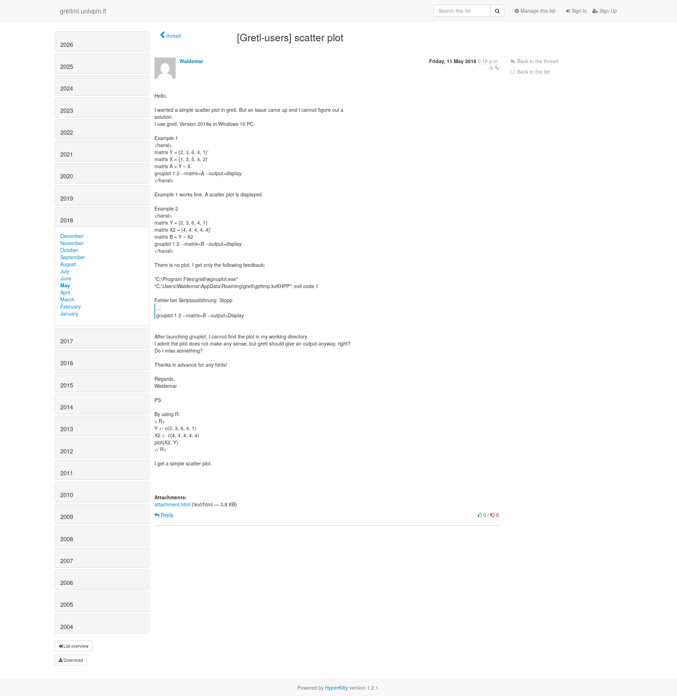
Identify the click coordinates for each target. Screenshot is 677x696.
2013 (66, 429)
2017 (66, 341)
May (65, 285)
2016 (66, 363)
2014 (66, 407)
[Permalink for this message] (497, 68)
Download (72, 660)
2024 (66, 88)
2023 (66, 110)
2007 (66, 560)
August (68, 264)
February (70, 306)
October (69, 250)
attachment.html (172, 504)
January (69, 313)
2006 (66, 582)
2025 (66, 66)
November (72, 242)
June (65, 278)
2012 (66, 451)
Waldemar (191, 61)
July (64, 271)
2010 (66, 494)
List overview (75, 646)
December (72, 235)
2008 (66, 539)
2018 (66, 220)
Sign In (578, 10)
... (159, 308)
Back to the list (533, 71)
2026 (66, 44)
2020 (66, 176)
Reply (166, 514)
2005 (66, 604)
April (65, 292)
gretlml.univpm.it (83, 10)
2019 (66, 198)
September (72, 257)
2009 (66, 516)
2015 (66, 385)
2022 (66, 132)
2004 (66, 626)
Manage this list (537, 10)
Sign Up (607, 10)
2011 (66, 473)
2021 (66, 154)
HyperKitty (336, 687)
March (67, 299)
